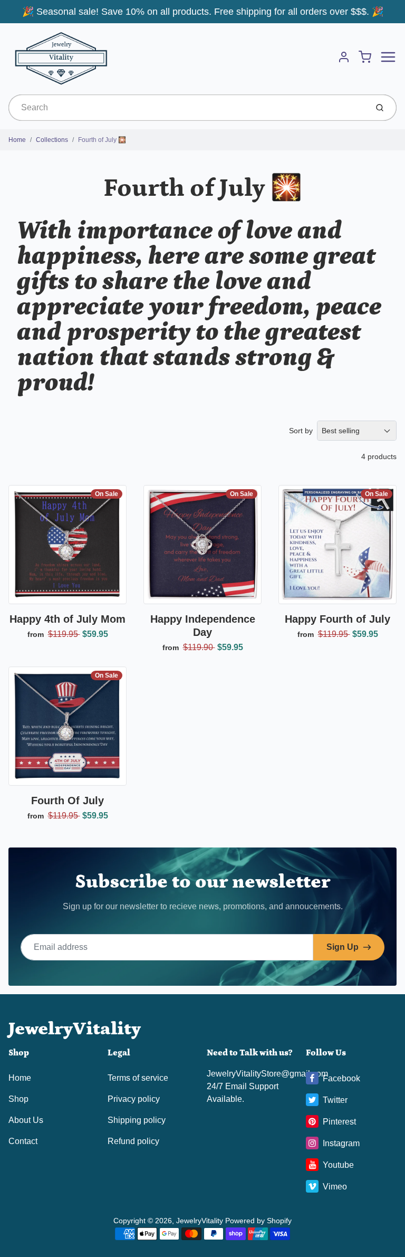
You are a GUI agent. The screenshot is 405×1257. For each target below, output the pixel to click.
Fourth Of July (67, 800)
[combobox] (186, 107)
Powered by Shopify (258, 1220)
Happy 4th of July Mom (67, 619)
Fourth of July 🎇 (102, 140)
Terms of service (138, 1077)
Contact (22, 1141)
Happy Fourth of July (337, 619)
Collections (52, 140)
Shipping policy (137, 1120)
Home (17, 140)
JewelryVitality (74, 1028)
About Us (25, 1120)
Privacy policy (134, 1098)
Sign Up (342, 946)
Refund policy (133, 1141)
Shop (18, 1098)
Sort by (301, 430)
